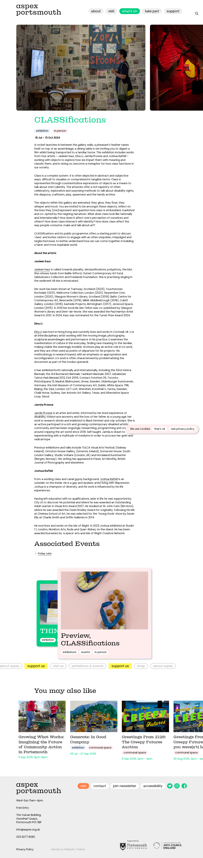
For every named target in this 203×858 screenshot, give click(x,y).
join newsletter (124, 786)
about (96, 11)
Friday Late (45, 553)
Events (85, 652)
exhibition (42, 131)
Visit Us (28, 666)
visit (111, 11)
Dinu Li (38, 332)
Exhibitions (69, 652)
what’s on (129, 11)
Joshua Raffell (109, 479)
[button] (177, 67)
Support (173, 11)
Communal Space (100, 747)
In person (60, 131)
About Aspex (133, 666)
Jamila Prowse (43, 413)
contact (99, 786)
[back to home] (38, 10)
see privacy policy (182, 429)
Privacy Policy (25, 849)
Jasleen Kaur (42, 269)
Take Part (152, 11)
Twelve (80, 849)
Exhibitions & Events (57, 666)
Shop (111, 666)
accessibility (153, 786)
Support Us (90, 666)
